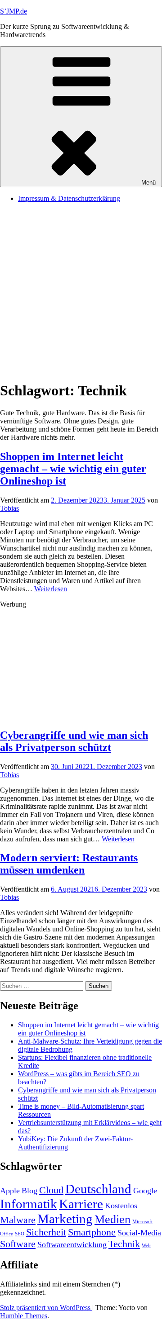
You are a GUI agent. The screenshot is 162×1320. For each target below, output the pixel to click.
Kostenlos (121, 1205)
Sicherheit (46, 1232)
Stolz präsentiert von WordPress (46, 1307)
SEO (19, 1233)
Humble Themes (23, 1316)
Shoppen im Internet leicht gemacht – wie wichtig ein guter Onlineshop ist (73, 469)
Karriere (81, 1204)
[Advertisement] (81, 291)
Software (18, 1243)
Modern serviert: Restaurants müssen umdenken (69, 864)
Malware (18, 1219)
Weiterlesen (50, 589)
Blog (29, 1190)
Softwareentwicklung (72, 1244)
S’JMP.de (13, 11)
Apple (10, 1190)
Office (6, 1233)
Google (145, 1190)
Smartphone (92, 1232)
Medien (112, 1219)
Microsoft (142, 1221)
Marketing (65, 1218)
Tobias (9, 508)
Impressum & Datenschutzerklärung (69, 198)
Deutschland (98, 1189)
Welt (146, 1245)
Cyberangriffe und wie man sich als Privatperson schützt (74, 741)
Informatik (28, 1204)
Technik (124, 1243)
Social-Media (139, 1232)
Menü (148, 182)
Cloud (51, 1190)
